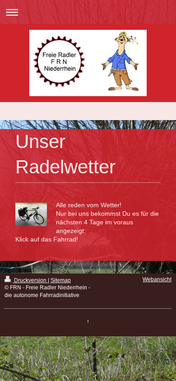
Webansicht (157, 279)
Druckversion (30, 280)
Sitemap (61, 280)
